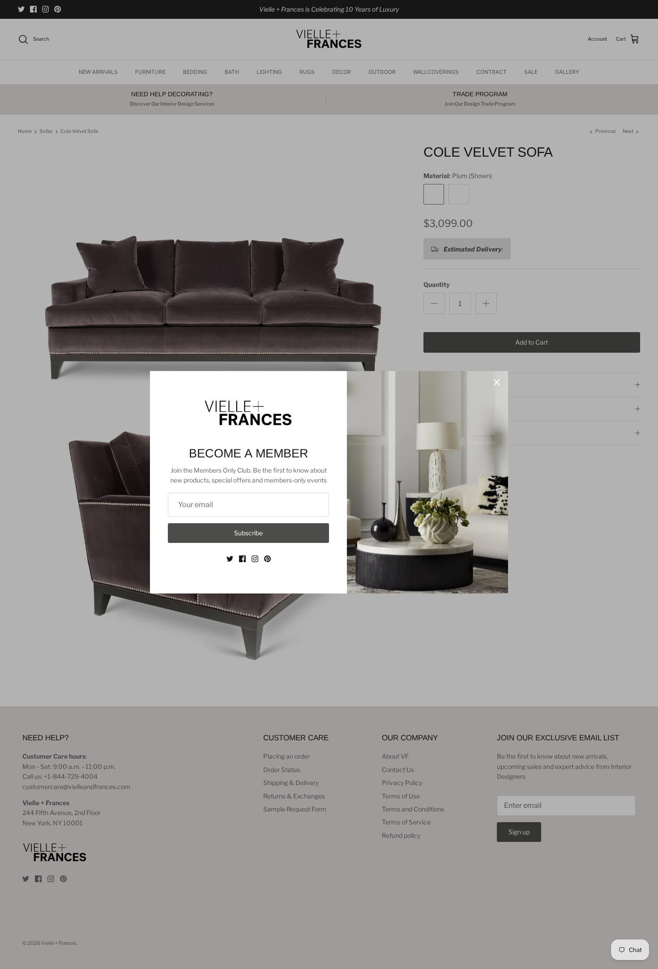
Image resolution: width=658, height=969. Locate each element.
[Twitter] (229, 558)
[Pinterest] (267, 558)
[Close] (497, 382)
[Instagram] (255, 558)
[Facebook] (242, 558)
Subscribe (248, 533)
